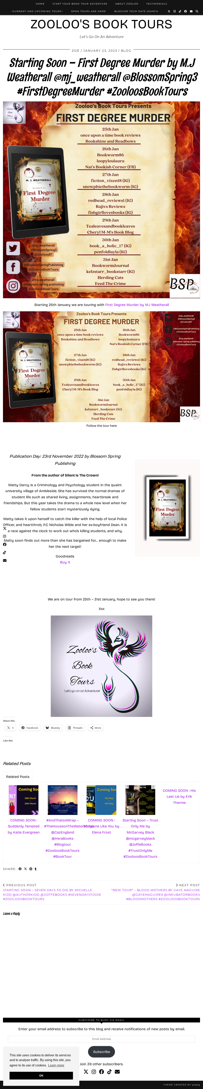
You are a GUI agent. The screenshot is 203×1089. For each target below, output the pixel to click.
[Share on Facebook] (20, 869)
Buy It (65, 562)
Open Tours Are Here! (88, 11)
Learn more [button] (56, 1065)
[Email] (191, 11)
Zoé (75, 50)
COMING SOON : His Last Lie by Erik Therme (179, 796)
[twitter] (85, 1072)
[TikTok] (180, 11)
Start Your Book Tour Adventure (80, 3)
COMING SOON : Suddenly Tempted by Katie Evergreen (24, 826)
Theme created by (182, 1084)
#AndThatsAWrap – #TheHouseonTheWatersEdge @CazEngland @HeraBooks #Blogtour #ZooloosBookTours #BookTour (63, 838)
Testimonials (156, 3)
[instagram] (94, 1072)
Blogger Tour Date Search (136, 11)
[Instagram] (174, 11)
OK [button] (41, 1075)
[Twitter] (169, 11)
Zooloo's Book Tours (101, 24)
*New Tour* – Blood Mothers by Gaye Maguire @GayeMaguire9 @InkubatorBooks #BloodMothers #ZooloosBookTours (155, 892)
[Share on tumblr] (36, 869)
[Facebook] (185, 11)
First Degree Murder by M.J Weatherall (137, 305)
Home (40, 3)
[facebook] (101, 1072)
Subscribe (101, 1052)
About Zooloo (126, 3)
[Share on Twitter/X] (25, 869)
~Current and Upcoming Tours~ (37, 11)
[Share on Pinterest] (31, 869)
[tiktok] (109, 1072)
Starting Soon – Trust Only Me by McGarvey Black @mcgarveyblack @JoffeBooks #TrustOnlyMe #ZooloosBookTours (140, 838)
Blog (126, 50)
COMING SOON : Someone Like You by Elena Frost (101, 826)
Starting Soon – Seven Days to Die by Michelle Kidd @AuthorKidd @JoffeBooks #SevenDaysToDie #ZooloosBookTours (52, 892)
